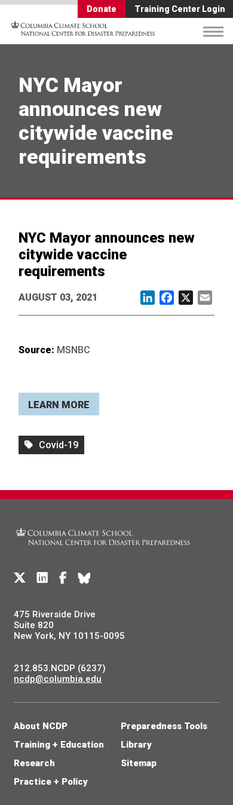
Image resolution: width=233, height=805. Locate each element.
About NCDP (41, 726)
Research (34, 763)
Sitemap (139, 763)
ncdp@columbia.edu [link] (58, 679)
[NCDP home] (103, 552)
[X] (20, 578)
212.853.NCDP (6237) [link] (60, 668)
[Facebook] (63, 578)
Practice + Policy (51, 781)
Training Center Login (179, 9)
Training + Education (59, 744)
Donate (101, 9)
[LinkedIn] (42, 578)
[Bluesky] (84, 578)
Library (136, 744)
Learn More (59, 405)
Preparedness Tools (164, 726)
